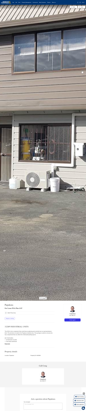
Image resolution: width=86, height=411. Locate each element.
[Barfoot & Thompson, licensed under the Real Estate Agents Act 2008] (6, 1)
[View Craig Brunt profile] (72, 308)
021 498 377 (72, 315)
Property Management (26, 2)
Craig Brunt (72, 313)
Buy (13, 2)
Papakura (20, 6)
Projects (49, 2)
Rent (19, 2)
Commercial (35, 2)
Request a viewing (10, 318)
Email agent (72, 320)
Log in (83, 2)
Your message (27, 401)
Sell (16, 2)
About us (54, 2)
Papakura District (11, 6)
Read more (7, 343)
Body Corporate (42, 2)
